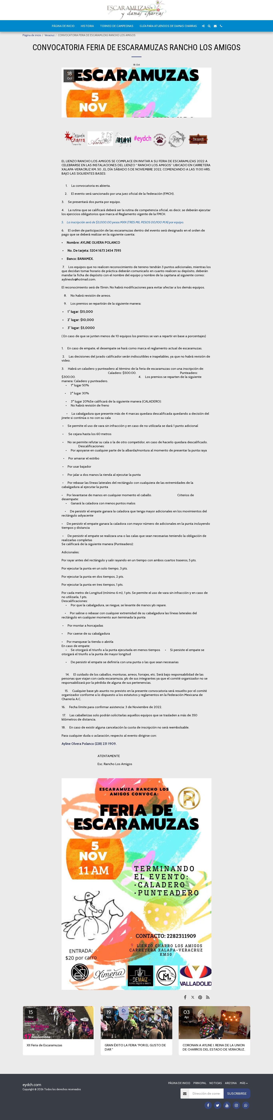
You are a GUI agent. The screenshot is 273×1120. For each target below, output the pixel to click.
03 (186, 1014)
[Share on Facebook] (185, 997)
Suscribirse (237, 1093)
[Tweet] (192, 997)
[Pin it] (200, 997)
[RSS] (207, 997)
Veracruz (50, 35)
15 (30, 1014)
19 (108, 1014)
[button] (203, 26)
